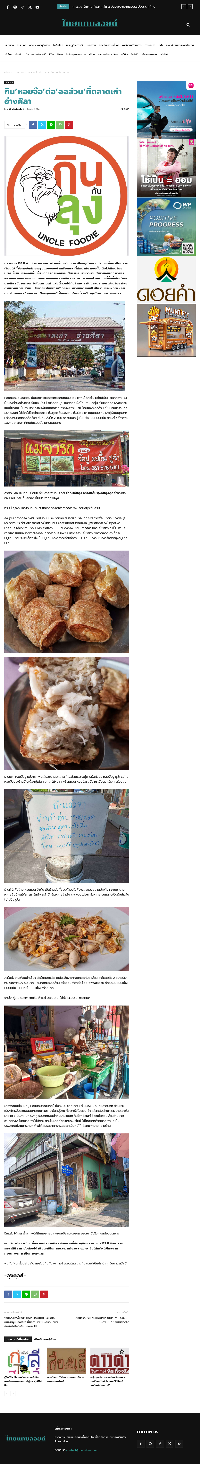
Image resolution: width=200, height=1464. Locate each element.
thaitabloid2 (16, 109)
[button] (188, 25)
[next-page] (13, 1393)
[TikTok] (22, 7)
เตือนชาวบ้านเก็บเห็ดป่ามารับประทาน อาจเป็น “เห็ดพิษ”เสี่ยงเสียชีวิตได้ (101, 1320)
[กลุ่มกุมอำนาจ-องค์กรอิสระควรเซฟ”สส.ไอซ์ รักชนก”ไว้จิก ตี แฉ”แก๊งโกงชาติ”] (109, 1361)
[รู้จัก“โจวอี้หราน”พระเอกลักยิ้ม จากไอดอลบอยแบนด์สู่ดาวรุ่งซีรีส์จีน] (23, 1361)
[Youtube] (37, 7)
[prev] (183, 6)
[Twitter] (30, 7)
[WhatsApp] (60, 125)
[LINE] (51, 125)
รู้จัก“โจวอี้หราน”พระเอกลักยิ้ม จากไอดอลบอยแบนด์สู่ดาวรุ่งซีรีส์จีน (23, 1381)
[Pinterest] (69, 125)
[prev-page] (6, 1393)
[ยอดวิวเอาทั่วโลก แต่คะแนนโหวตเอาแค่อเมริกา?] (66, 1361)
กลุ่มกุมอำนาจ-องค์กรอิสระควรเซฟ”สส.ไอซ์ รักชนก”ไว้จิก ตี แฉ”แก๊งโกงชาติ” (108, 1381)
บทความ (20, 72)
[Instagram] (15, 7)
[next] (190, 6)
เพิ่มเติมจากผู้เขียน (45, 1339)
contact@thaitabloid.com (82, 1450)
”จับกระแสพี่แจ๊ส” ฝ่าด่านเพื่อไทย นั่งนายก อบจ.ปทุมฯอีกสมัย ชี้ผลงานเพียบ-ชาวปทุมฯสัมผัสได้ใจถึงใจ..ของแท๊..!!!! (31, 1322)
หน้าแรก (8, 72)
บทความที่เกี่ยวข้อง (18, 1339)
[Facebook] (7, 7)
